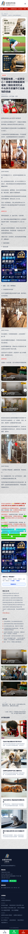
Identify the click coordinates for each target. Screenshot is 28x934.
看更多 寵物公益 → (6, 613)
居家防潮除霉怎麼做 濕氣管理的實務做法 (14, 623)
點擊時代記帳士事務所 (6, 915)
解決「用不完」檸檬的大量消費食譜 (12, 642)
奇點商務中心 (4, 922)
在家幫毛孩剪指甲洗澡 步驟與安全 (11, 595)
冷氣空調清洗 (12, 920)
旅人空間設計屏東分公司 (14, 526)
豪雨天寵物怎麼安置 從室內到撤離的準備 (12, 600)
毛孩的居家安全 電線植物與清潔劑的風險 (12, 598)
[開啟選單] (25, 3)
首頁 (2, 13)
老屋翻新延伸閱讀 (17, 510)
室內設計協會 (4, 503)
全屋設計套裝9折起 (6, 900)
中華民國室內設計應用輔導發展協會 (10, 508)
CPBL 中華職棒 (20, 907)
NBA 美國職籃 (15, 910)
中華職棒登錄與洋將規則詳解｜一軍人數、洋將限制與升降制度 (14, 629)
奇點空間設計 (4, 514)
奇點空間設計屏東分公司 (11, 518)
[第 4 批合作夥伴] (15, 413)
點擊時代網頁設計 (18, 516)
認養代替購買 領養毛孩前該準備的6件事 (12, 607)
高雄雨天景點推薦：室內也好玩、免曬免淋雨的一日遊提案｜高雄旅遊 (14, 632)
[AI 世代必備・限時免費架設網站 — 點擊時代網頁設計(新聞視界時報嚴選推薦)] (14, 266)
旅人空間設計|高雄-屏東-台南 (8, 907)
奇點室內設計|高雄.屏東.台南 (16, 905)
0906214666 (7, 872)
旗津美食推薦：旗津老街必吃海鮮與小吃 (13, 636)
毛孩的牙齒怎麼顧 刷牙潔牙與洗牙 (11, 593)
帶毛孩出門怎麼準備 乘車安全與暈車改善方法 (14, 604)
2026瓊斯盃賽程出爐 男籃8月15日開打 (13, 626)
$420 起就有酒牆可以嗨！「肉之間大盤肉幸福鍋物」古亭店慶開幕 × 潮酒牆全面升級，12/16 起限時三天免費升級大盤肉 (14, 638)
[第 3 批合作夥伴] (14, 413)
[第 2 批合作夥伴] (13, 413)
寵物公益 (6, 13)
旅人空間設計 (4, 522)
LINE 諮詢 (13, 881)
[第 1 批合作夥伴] (12, 413)
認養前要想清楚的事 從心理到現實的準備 (12, 602)
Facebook (5, 881)
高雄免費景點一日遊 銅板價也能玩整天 (13, 621)
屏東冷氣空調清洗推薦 (14, 511)
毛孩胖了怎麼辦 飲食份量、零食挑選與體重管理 (14, 609)
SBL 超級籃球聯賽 (5, 910)
